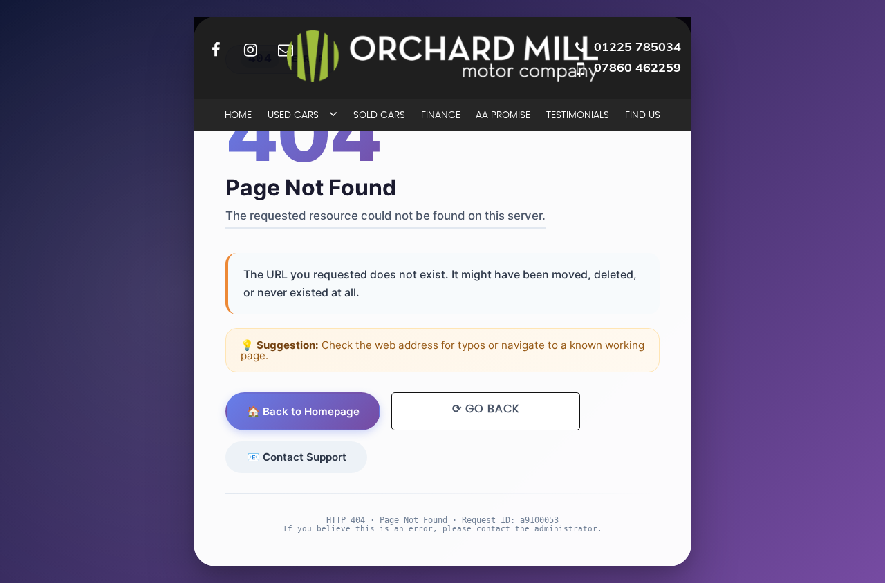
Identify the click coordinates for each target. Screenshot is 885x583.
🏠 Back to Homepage (303, 411)
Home (238, 115)
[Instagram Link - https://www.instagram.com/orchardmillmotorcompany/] (251, 49)
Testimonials (577, 115)
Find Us (642, 115)
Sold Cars (379, 115)
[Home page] (442, 56)
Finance (440, 115)
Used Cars (293, 115)
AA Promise (503, 115)
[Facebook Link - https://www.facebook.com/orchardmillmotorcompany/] (216, 49)
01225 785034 (637, 47)
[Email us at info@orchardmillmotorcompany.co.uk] (285, 49)
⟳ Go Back (485, 408)
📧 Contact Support (296, 456)
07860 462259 (637, 67)
